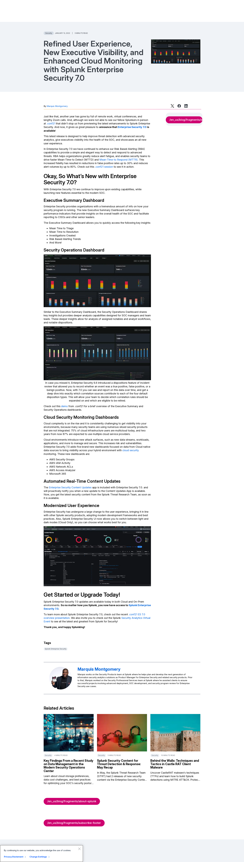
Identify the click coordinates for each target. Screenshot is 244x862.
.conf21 (51, 123)
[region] (41, 853)
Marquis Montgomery (57, 106)
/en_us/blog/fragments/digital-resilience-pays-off (185, 119)
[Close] (79, 848)
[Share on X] (172, 106)
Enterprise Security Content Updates (70, 487)
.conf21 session (104, 166)
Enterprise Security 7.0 (132, 127)
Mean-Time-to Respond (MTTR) (118, 159)
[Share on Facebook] (179, 106)
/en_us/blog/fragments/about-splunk (71, 801)
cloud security (130, 450)
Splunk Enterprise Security (56, 649)
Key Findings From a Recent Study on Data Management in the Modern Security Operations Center (68, 766)
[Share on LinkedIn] (186, 106)
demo (64, 406)
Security (48, 33)
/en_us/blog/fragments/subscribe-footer (74, 823)
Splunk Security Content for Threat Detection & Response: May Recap (119, 764)
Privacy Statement (13, 857)
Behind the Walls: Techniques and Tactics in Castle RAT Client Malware (174, 764)
